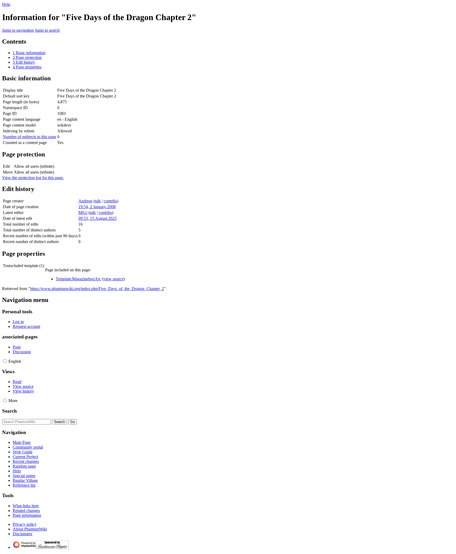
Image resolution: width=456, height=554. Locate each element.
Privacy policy (25, 524)
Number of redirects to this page (29, 136)
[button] (5, 361)
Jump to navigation (18, 30)
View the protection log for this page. (33, 177)
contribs (110, 201)
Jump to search (47, 30)
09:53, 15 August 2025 (97, 218)
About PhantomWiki (30, 529)
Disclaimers (22, 534)
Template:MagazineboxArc (78, 279)
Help (6, 4)
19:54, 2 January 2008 (97, 206)
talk (98, 201)
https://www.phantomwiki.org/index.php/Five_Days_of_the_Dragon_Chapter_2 (97, 288)
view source (113, 279)
